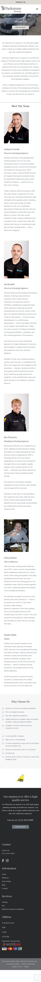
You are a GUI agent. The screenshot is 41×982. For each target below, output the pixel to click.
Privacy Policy (17, 966)
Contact (5, 888)
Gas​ (3, 906)
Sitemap (26, 966)
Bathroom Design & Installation (13, 909)
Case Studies (6, 881)
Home (4, 874)
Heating (4, 902)
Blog (3, 885)
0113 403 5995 (25, 820)
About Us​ (5, 878)
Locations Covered (13, 964)
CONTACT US (20, 2)
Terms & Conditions (28, 964)
